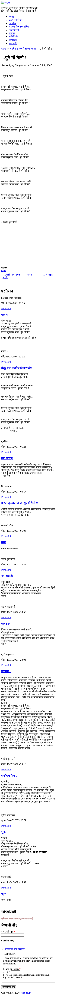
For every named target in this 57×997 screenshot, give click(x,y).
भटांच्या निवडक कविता (19, 26)
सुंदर (3, 831)
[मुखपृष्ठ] (5, 2)
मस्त (3, 542)
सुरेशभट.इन (26, 992)
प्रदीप (4, 314)
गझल (3, 270)
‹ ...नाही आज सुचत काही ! (11, 276)
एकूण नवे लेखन (15, 20)
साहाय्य (12, 33)
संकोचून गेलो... (9, 775)
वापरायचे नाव (8, 931)
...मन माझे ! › (48, 274)
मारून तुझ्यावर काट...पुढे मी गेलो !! (19, 503)
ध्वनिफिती (13, 36)
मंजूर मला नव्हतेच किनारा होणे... (18, 368)
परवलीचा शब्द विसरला (15, 949)
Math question (12, 969)
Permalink (6, 308)
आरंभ (28, 274)
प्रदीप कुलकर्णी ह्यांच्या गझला (23, 48)
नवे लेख (12, 23)
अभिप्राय (13, 40)
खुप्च (3, 893)
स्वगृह (11, 16)
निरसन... (6, 671)
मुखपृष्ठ (4, 48)
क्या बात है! (7, 458)
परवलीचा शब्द (8, 940)
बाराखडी (13, 43)
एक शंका (5, 623)
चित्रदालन (14, 30)
